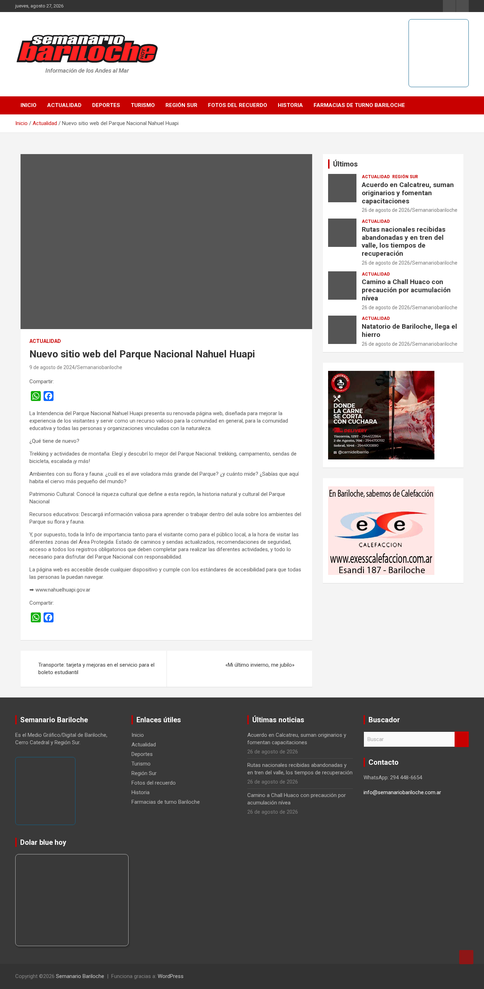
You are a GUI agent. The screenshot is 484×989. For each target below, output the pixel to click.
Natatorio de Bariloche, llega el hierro (409, 330)
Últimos (345, 164)
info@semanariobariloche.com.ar (402, 792)
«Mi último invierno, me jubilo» (259, 665)
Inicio (28, 105)
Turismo (143, 105)
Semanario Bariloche (80, 976)
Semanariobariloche (99, 367)
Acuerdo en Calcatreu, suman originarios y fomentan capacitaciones (408, 193)
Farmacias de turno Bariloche (359, 105)
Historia (290, 105)
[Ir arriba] (466, 957)
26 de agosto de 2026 (386, 210)
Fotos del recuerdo (237, 105)
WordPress (171, 976)
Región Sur (181, 105)
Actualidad (64, 105)
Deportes (106, 105)
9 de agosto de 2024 (52, 367)
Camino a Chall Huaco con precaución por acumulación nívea (406, 290)
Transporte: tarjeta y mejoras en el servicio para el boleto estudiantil (96, 669)
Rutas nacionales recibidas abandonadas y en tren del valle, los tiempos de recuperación (403, 241)
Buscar (462, 739)
